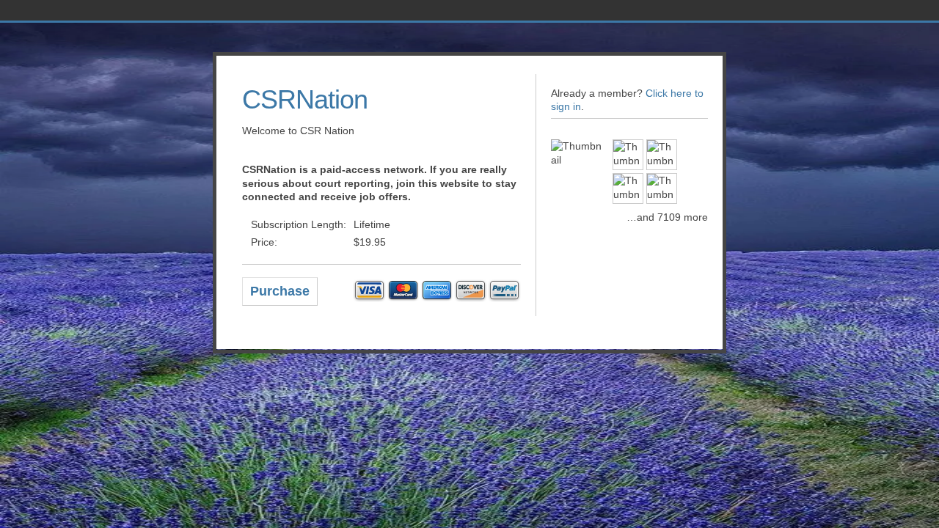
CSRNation (305, 99)
